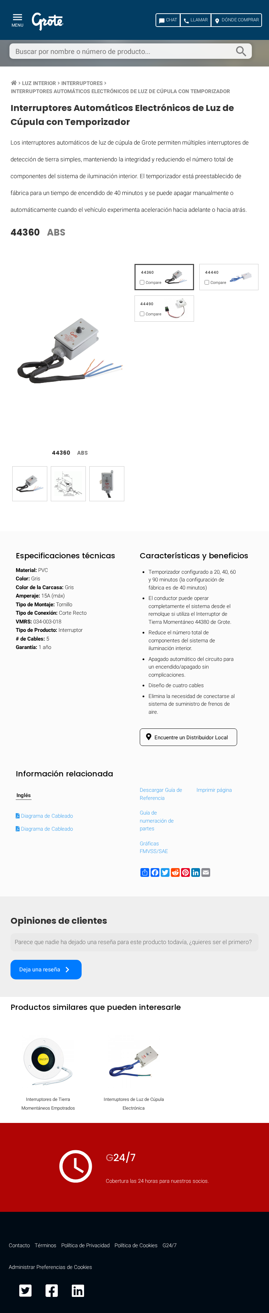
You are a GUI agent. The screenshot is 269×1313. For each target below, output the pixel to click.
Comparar (134, 1116)
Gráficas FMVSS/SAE (154, 847)
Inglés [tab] (23, 795)
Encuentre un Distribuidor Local (190, 737)
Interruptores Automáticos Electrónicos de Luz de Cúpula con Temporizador (120, 91)
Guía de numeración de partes (157, 820)
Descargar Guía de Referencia (161, 794)
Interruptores (82, 83)
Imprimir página (214, 790)
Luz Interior (39, 83)
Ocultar (236, 915)
